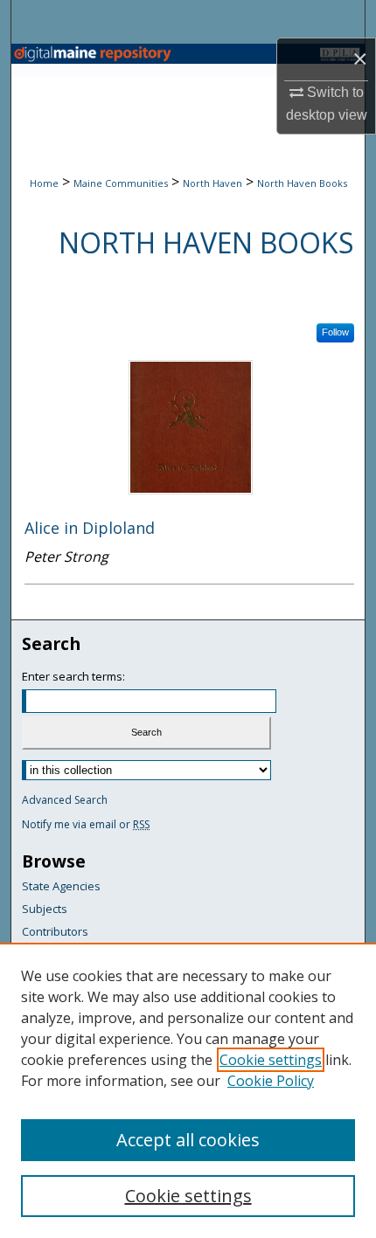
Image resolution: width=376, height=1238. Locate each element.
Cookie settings (270, 1059)
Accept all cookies (188, 1140)
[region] (188, 1090)
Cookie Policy (270, 1080)
